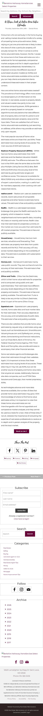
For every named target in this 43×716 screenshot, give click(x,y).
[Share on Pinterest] (25, 451)
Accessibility (22, 699)
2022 (9, 622)
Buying (8, 458)
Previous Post (9, 477)
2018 (9, 638)
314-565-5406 (24, 676)
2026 (9, 605)
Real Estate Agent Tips (10, 562)
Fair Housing (32, 699)
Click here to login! (21, 519)
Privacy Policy (11, 699)
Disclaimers (16, 712)
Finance (17, 458)
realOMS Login (25, 712)
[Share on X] (18, 451)
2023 (9, 618)
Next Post (35, 477)
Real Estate (22, 463)
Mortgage (35, 458)
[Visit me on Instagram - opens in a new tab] (21, 589)
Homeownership (9, 560)
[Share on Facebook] (10, 451)
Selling (25, 458)
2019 (9, 634)
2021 (9, 626)
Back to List (21, 431)
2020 (9, 630)
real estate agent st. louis (11, 557)
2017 (9, 642)
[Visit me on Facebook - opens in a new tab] (14, 589)
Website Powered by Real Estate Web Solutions (21, 707)
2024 (9, 613)
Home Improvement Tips (11, 574)
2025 (9, 609)
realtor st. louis (8, 568)
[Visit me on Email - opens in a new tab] (29, 589)
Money (5, 565)
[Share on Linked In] (33, 451)
